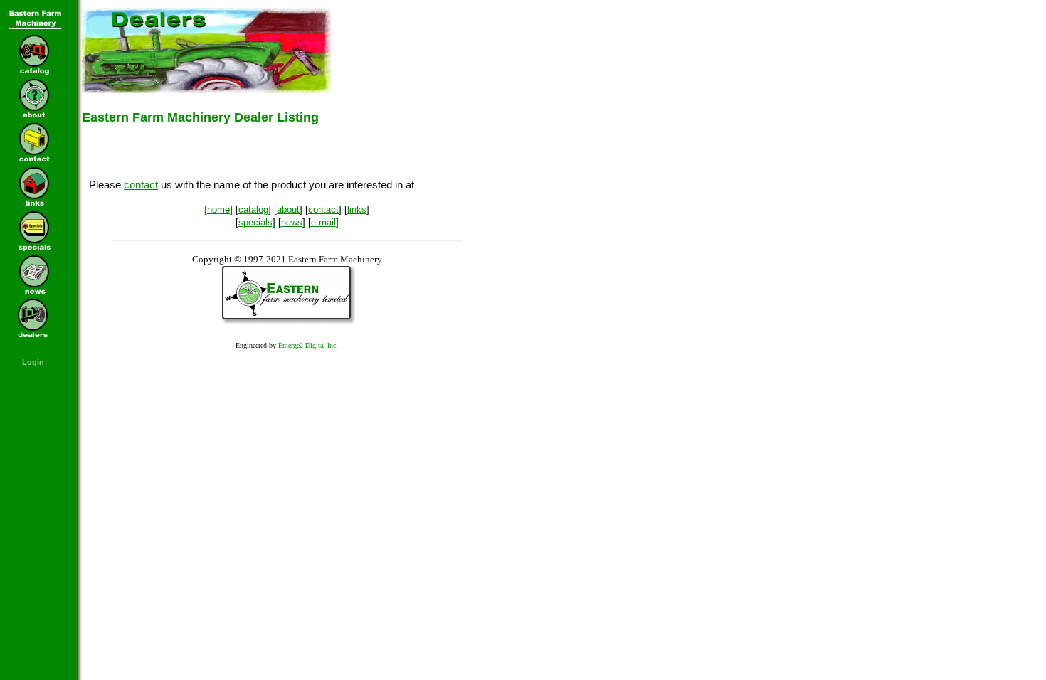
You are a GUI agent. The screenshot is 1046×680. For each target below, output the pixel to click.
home (218, 209)
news (291, 222)
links (356, 209)
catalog (253, 209)
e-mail (323, 222)
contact (141, 185)
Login (33, 362)
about (288, 209)
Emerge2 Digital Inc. (308, 345)
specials (255, 222)
